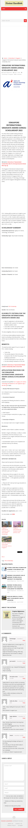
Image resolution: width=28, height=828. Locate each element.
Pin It (3, 556)
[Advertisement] (14, 15)
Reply (24, 640)
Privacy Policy (11, 825)
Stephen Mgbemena (7, 72)
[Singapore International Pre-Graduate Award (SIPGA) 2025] (18, 524)
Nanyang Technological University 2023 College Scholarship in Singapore (15, 586)
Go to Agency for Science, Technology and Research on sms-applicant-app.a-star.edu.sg (14, 383)
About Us (10, 823)
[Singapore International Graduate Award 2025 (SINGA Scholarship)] (7, 524)
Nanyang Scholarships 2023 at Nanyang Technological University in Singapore (16, 577)
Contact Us (18, 823)
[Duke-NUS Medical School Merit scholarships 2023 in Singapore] (7, 539)
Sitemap (20, 825)
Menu (3, 8)
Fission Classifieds (6, 821)
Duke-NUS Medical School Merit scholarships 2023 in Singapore (15, 598)
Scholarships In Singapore (7, 74)
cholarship (5, 163)
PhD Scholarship (12, 306)
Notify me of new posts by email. (13, 805)
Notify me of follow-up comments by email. (13, 801)
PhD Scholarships (9, 560)
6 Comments (19, 74)
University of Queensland (14, 162)
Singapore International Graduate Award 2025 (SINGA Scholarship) (5, 531)
